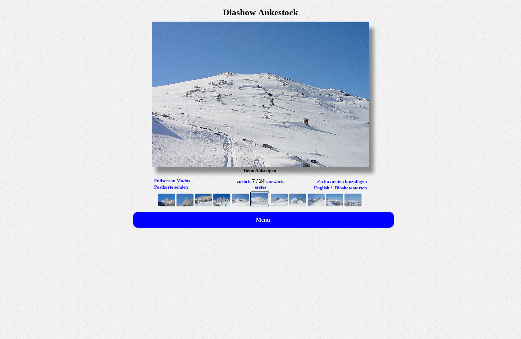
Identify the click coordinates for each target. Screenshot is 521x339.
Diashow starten (351, 187)
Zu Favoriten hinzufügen (342, 181)
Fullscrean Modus (172, 180)
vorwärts (275, 181)
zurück (244, 181)
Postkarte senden (171, 187)
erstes (260, 187)
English (321, 187)
